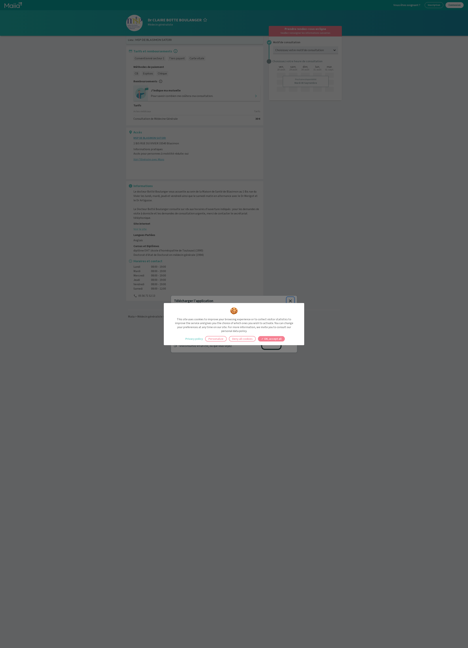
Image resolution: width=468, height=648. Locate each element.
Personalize (215, 339)
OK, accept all (273, 339)
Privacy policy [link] (194, 338)
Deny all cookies (242, 339)
